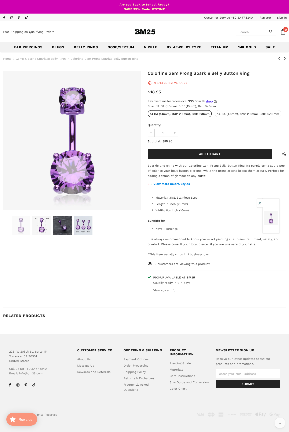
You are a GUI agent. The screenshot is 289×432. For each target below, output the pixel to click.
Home (7, 58)
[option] (72, 140)
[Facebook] (5, 18)
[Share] (283, 154)
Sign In (282, 17)
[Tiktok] (27, 17)
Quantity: (154, 125)
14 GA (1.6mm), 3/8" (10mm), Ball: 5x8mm (179, 114)
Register (265, 17)
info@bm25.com (31, 373)
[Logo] (145, 31)
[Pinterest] (20, 18)
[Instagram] (13, 18)
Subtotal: (154, 141)
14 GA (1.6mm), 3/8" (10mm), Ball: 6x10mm (248, 114)
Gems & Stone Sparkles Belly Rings (41, 58)
